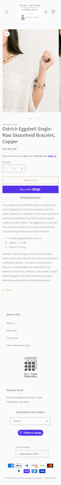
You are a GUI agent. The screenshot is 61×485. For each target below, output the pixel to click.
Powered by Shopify (33, 478)
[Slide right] (37, 118)
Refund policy (50, 478)
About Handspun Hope (19, 345)
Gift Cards (12, 330)
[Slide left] (23, 118)
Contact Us (12, 337)
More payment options (30, 197)
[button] (6, 11)
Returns (11, 323)
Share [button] (9, 290)
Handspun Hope (18, 478)
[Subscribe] (46, 421)
